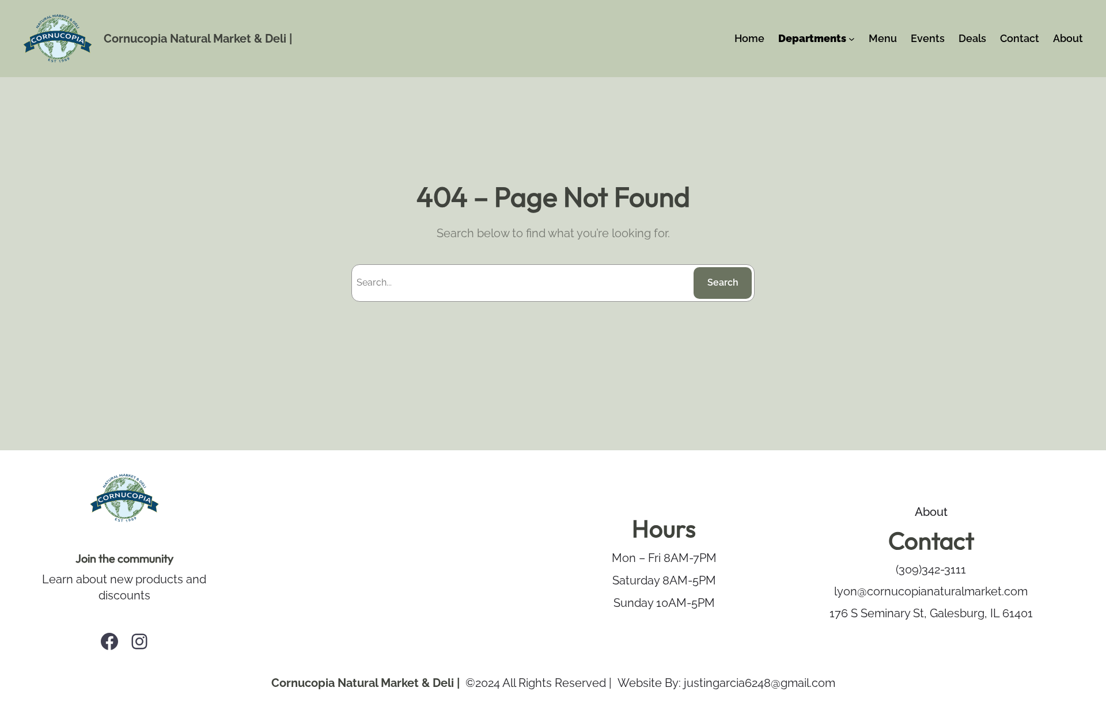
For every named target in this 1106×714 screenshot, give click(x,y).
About (931, 512)
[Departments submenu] (852, 39)
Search (722, 282)
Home (749, 38)
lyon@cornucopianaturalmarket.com (931, 591)
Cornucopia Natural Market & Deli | (198, 38)
